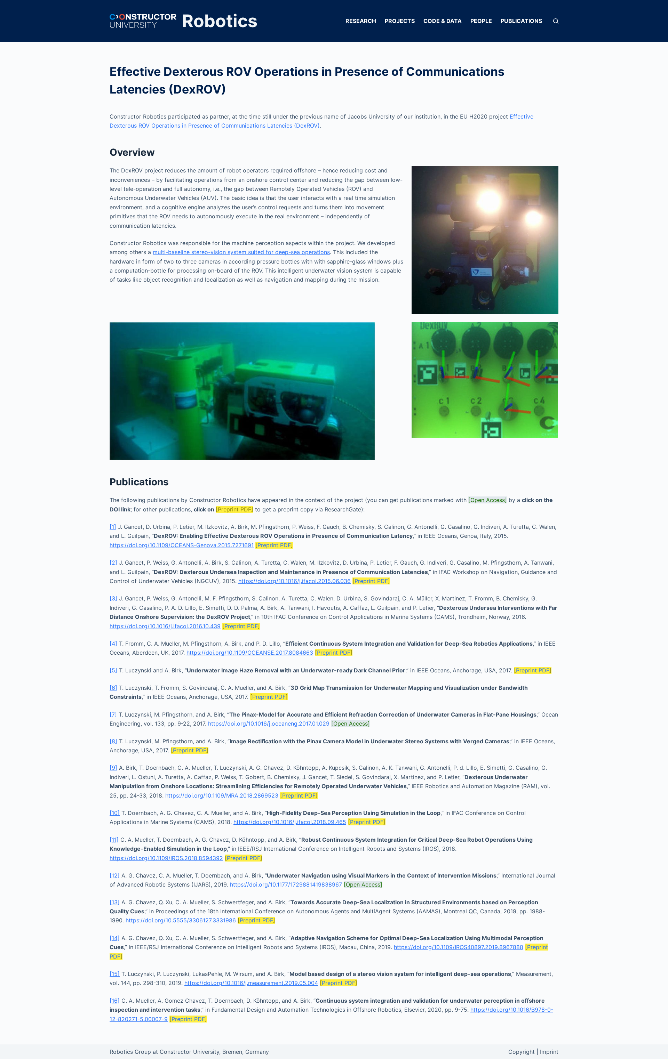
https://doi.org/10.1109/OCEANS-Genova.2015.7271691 (182, 545)
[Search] (555, 21)
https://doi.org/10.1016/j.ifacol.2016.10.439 (165, 626)
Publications (521, 20)
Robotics (219, 20)
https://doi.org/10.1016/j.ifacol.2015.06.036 (294, 580)
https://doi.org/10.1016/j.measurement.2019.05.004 (251, 982)
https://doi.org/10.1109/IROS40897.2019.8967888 (458, 947)
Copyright (521, 1051)
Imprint (549, 1051)
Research (360, 20)
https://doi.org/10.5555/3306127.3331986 (181, 920)
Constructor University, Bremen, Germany (214, 1051)
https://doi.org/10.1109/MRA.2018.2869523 (221, 795)
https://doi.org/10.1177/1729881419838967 (286, 884)
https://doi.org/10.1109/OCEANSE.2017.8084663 (249, 652)
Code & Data (442, 20)
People (481, 20)
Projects (400, 20)
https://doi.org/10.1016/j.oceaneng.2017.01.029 (268, 723)
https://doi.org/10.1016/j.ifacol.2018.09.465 (289, 821)
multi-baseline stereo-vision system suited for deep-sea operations (241, 252)
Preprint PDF (274, 545)
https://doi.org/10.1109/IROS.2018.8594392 (166, 858)
